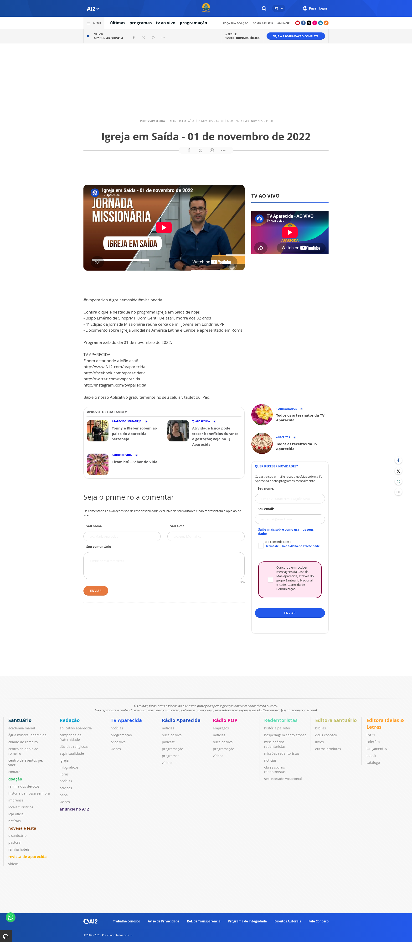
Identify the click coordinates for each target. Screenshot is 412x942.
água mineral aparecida (27, 735)
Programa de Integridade (247, 921)
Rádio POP (225, 720)
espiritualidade (72, 753)
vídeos (13, 864)
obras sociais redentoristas (275, 769)
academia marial (21, 728)
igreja (64, 760)
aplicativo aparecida (76, 728)
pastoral (14, 842)
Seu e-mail (178, 526)
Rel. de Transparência (204, 921)
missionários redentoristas (275, 744)
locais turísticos (20, 807)
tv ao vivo (165, 23)
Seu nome (94, 526)
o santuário (17, 835)
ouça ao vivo (171, 735)
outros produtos (328, 749)
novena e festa (22, 828)
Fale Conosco (319, 921)
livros (319, 742)
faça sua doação (235, 23)
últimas (117, 23)
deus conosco (326, 735)
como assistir (263, 23)
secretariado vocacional (283, 778)
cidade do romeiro (23, 742)
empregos (221, 728)
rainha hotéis (19, 849)
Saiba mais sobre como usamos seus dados (286, 531)
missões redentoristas (281, 753)
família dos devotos (23, 786)
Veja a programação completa (295, 36)
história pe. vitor (277, 728)
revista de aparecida (27, 856)
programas (140, 23)
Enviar (96, 591)
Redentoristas (281, 720)
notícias (14, 821)
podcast (168, 742)
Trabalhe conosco (126, 921)
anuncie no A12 (74, 809)
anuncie (283, 23)
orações (66, 788)
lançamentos (376, 748)
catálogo (373, 762)
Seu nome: (266, 488)
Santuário (19, 720)
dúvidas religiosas (74, 746)
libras (64, 774)
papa (64, 795)
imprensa (16, 800)
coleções (373, 741)
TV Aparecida (126, 720)
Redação (70, 720)
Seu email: (266, 509)
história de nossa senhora (29, 793)
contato (14, 771)
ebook (371, 755)
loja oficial (16, 814)
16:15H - (108, 38)
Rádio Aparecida (181, 720)
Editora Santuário (336, 720)
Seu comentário (98, 546)
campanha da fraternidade (71, 737)
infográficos (69, 767)
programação (193, 23)
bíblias (320, 728)
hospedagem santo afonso (285, 735)
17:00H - (242, 38)
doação (15, 779)
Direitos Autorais (287, 921)
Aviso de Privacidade (163, 921)
